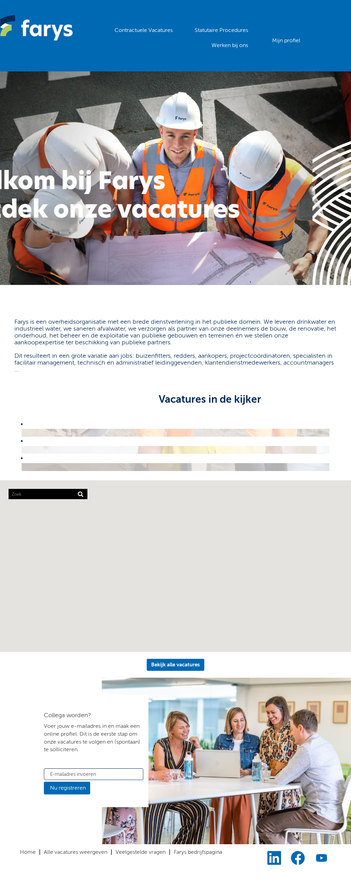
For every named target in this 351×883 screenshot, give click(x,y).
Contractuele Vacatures (143, 30)
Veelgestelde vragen (141, 852)
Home (28, 852)
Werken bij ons (229, 45)
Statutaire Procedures (221, 30)
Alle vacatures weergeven (75, 852)
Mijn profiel (286, 40)
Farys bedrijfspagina (198, 852)
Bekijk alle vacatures (175, 665)
